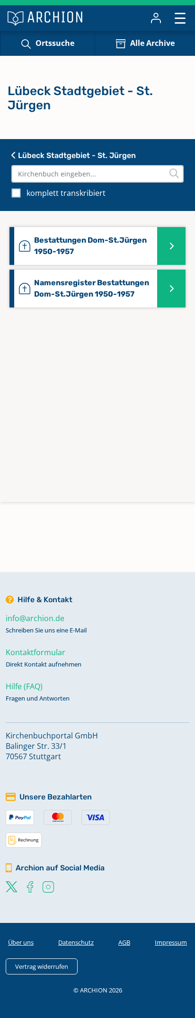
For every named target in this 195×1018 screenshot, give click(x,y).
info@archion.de (35, 618)
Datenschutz (76, 942)
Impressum (171, 942)
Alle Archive (152, 43)
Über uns (21, 942)
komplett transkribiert (66, 193)
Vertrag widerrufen (41, 966)
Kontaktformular (35, 652)
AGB (124, 942)
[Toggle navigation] (180, 17)
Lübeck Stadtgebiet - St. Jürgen (76, 155)
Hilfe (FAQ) (24, 686)
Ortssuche (54, 43)
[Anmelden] (156, 18)
